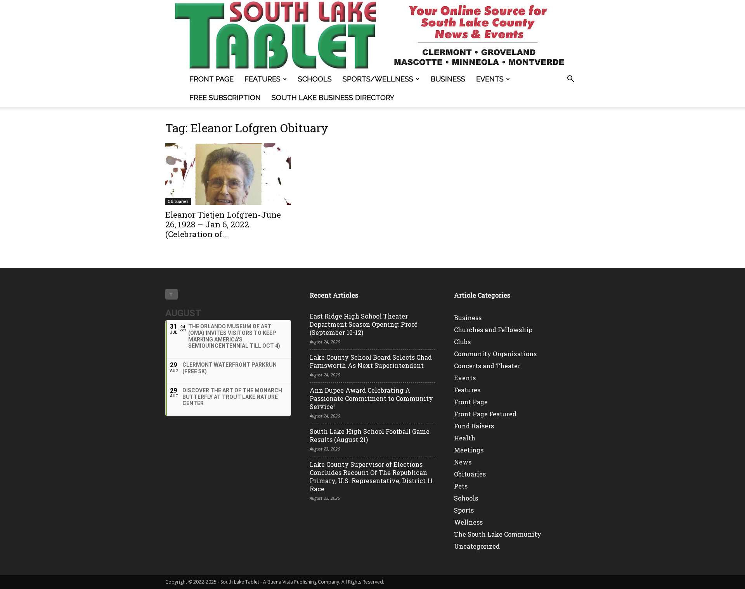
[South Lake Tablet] (372, 35)
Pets (461, 486)
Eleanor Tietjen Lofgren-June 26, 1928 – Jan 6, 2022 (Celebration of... (223, 224)
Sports (464, 510)
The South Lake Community (497, 534)
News (462, 462)
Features (262, 79)
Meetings (468, 450)
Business (448, 79)
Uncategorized (477, 546)
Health (464, 438)
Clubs (462, 342)
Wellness (468, 522)
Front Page (211, 79)
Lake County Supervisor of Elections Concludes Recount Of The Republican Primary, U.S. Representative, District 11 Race (371, 476)
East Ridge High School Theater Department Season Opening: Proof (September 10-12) (364, 324)
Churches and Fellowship (493, 330)
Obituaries (178, 201)
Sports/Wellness (378, 79)
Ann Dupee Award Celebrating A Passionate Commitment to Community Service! (371, 398)
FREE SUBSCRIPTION (225, 98)
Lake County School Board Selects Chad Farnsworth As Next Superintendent (371, 361)
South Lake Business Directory (333, 98)
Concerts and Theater (487, 366)
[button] (570, 79)
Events (490, 79)
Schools (315, 79)
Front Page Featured (485, 414)
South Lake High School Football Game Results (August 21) (370, 435)
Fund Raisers (474, 426)
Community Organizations (495, 354)
